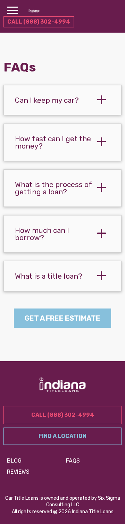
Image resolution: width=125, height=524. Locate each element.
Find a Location (62, 436)
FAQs (73, 460)
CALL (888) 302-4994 (38, 21)
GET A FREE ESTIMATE (62, 318)
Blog (14, 460)
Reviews (18, 471)
